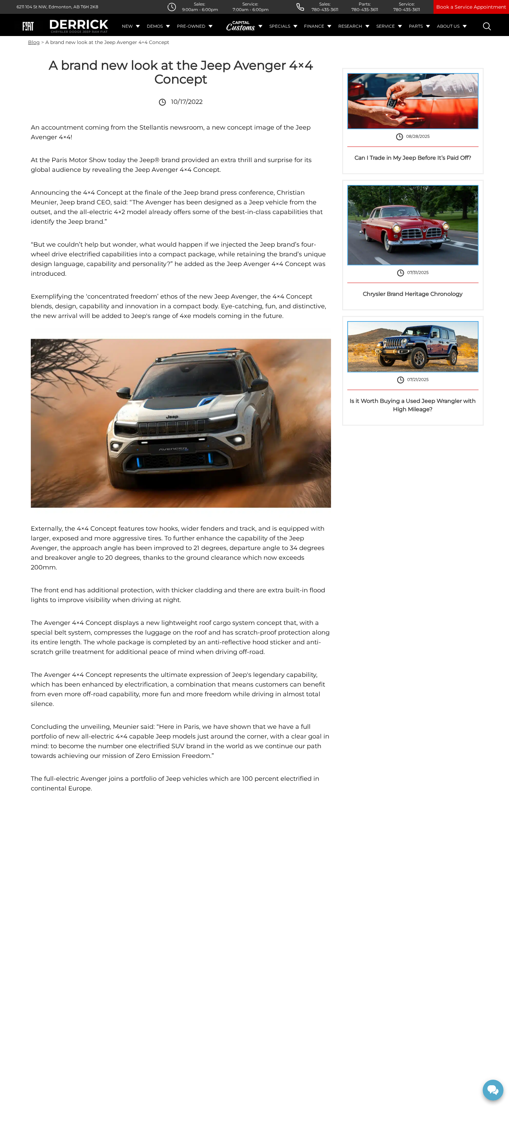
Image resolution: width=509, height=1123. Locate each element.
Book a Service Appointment (471, 7)
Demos (155, 26)
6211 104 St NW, (32, 6)
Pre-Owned (191, 26)
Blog (34, 42)
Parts (416, 26)
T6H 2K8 (89, 6)
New (127, 26)
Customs (241, 26)
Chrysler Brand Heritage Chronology (413, 294)
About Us (448, 26)
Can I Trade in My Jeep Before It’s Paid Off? (413, 157)
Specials (279, 26)
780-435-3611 (325, 9)
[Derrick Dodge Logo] (79, 26)
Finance (314, 26)
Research (350, 26)
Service (385, 26)
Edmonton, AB (63, 6)
